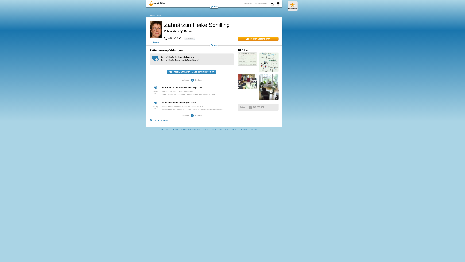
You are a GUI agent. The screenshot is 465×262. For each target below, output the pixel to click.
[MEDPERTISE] (292, 10)
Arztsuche (152, 16)
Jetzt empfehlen (193, 72)
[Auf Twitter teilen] (255, 107)
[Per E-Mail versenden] (259, 107)
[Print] (263, 107)
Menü (215, 7)
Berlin (159, 16)
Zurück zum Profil (161, 120)
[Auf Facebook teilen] (251, 107)
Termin (259, 39)
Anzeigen (189, 38)
